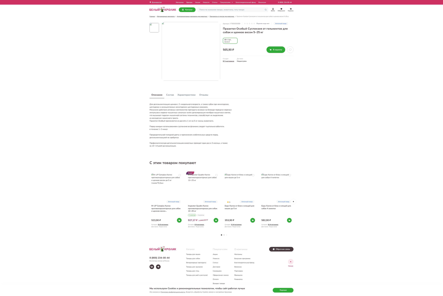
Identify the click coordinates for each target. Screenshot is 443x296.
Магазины (238, 254)
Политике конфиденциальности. (173, 292)
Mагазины (180, 2)
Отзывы (203, 94)
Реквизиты (238, 279)
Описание (156, 94)
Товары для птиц (192, 271)
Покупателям (225, 2)
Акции (197, 2)
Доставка (216, 267)
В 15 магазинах (163, 224)
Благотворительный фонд (246, 2)
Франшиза (238, 275)
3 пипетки (201, 215)
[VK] (152, 266)
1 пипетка (192, 215)
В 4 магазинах (199, 224)
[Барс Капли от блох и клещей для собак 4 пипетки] (276, 202)
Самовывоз (217, 271)
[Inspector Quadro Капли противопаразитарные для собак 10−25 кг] (203, 202)
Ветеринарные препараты (196, 263)
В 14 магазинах (236, 224)
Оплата (216, 279)
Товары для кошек (193, 254)
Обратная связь (283, 249)
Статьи (214, 2)
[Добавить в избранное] (290, 49)
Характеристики (187, 94)
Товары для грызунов (194, 267)
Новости (206, 2)
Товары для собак (193, 258)
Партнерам (238, 271)
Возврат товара (219, 283)
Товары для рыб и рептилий (197, 275)
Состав (170, 94)
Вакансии (262, 2)
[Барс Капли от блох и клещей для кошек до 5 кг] (240, 202)
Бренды (189, 2)
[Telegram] (158, 266)
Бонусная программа (242, 258)
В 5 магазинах (228, 61)
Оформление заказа (221, 275)
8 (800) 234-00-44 (285, 2)
